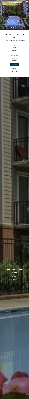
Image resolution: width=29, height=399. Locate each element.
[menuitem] (14, 45)
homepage (22, 40)
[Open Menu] (27, 2)
